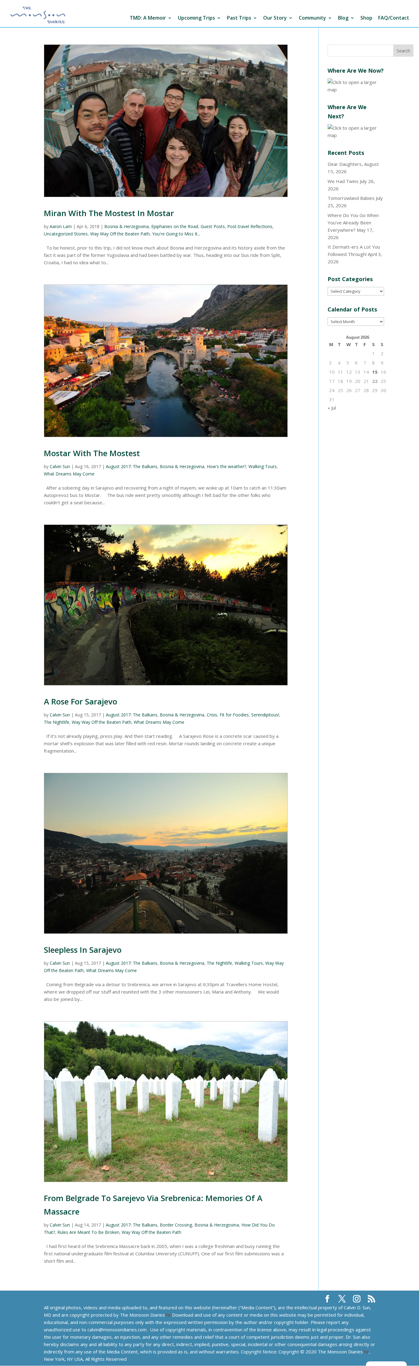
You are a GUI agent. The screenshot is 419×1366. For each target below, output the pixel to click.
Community (312, 18)
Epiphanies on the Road (174, 226)
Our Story (275, 18)
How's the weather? (226, 466)
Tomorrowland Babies (351, 198)
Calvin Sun (60, 466)
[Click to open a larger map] (356, 89)
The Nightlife (56, 722)
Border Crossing (176, 1225)
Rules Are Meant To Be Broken (88, 1232)
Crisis (212, 715)
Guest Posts (213, 226)
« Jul (332, 408)
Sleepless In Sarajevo (82, 949)
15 (375, 372)
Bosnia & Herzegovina (126, 226)
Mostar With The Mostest (92, 453)
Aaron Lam (61, 226)
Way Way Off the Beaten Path (120, 234)
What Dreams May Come (69, 474)
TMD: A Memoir (148, 18)
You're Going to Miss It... (176, 234)
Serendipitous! (265, 715)
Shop (366, 18)
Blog (343, 18)
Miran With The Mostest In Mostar (109, 213)
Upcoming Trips (196, 18)
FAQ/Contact (393, 18)
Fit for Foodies (234, 715)
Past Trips (239, 18)
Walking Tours (262, 466)
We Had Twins (343, 181)
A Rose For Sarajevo (80, 701)
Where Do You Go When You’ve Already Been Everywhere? (353, 222)
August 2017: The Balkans (131, 466)
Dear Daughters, (345, 164)
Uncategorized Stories (66, 234)
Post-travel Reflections (249, 226)
